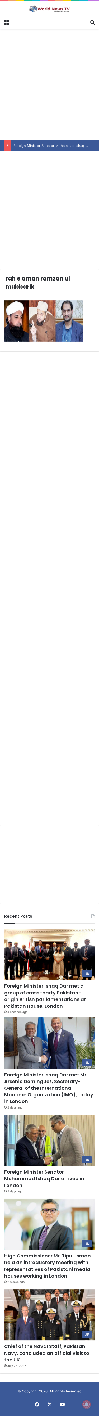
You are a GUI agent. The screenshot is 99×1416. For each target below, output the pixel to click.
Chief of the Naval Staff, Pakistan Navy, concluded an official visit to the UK (46, 1353)
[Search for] (92, 22)
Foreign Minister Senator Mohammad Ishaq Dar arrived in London (44, 1178)
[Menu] (6, 22)
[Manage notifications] (86, 1404)
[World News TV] (50, 8)
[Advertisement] (49, 83)
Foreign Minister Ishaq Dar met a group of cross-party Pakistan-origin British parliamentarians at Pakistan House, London (45, 996)
